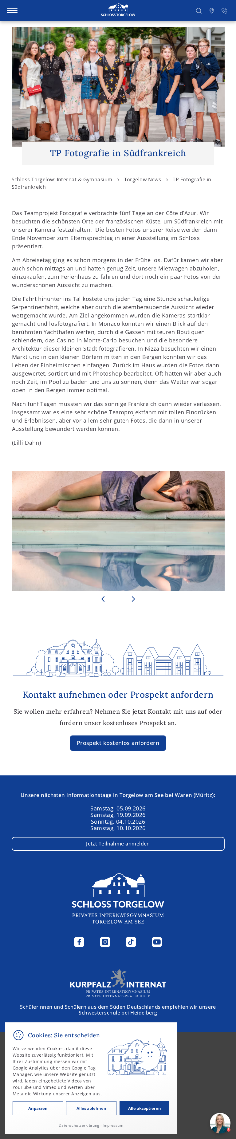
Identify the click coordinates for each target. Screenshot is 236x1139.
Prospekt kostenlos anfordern (118, 743)
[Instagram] (105, 942)
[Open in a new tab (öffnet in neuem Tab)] (211, 10)
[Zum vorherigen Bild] (103, 599)
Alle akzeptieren (144, 1108)
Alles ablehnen (91, 1108)
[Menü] (12, 10)
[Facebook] (79, 942)
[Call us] (224, 10)
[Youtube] (157, 942)
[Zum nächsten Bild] (133, 599)
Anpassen (38, 1108)
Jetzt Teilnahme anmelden (118, 843)
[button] (198, 10)
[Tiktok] (131, 942)
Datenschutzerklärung (79, 1125)
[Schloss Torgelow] (118, 10)
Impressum (113, 1125)
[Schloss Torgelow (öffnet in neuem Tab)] (118, 982)
